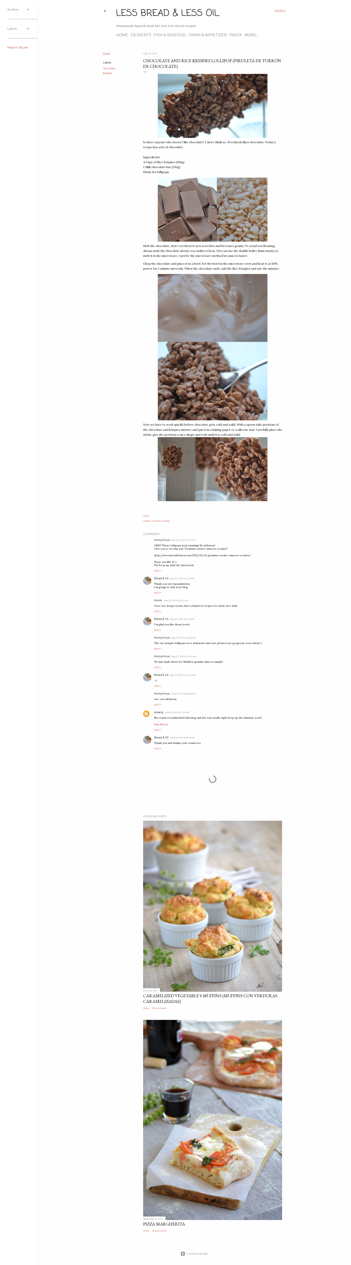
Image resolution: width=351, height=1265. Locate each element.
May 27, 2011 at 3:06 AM (183, 637)
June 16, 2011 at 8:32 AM (182, 737)
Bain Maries (161, 724)
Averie (158, 600)
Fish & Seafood (170, 35)
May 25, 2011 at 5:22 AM (176, 600)
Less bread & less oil (167, 13)
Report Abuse (17, 47)
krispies (107, 73)
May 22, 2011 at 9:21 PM (182, 578)
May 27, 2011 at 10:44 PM (183, 675)
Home (122, 35)
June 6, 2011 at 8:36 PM (183, 693)
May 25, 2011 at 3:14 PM (182, 619)
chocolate (109, 68)
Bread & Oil (161, 578)
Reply (157, 570)
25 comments (159, 1008)
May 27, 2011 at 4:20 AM (183, 656)
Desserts (141, 35)
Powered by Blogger (197, 1253)
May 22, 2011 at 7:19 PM (183, 540)
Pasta (235, 35)
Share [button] (106, 53)
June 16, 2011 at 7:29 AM (177, 712)
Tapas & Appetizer (207, 35)
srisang (158, 712)
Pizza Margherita (164, 1224)
